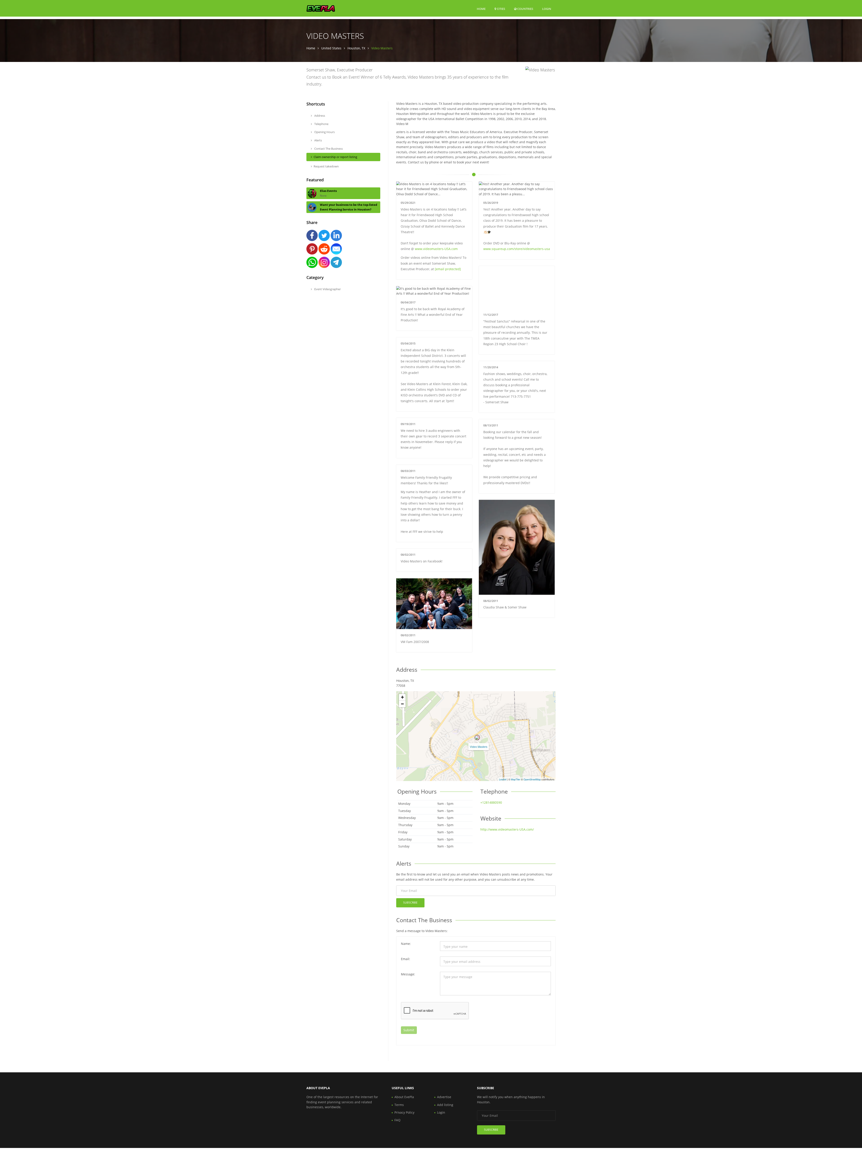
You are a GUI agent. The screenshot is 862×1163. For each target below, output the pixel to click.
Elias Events (328, 191)
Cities (500, 9)
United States (331, 48)
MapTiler (515, 779)
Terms (399, 1105)
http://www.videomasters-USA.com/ (507, 829)
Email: (405, 959)
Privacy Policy (404, 1112)
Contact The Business (328, 149)
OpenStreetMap (532, 779)
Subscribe (410, 902)
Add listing (445, 1105)
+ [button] (402, 697)
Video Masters (478, 746)
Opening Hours (324, 132)
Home (481, 9)
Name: (406, 943)
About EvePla (404, 1097)
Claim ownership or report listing (335, 157)
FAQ (397, 1120)
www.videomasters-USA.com (436, 249)
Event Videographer (327, 289)
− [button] (402, 704)
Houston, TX (356, 48)
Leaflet (502, 779)
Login (546, 9)
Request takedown (326, 166)
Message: (408, 974)
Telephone (321, 124)
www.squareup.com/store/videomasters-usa (516, 249)
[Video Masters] (477, 737)
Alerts (318, 140)
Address (319, 116)
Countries (525, 9)
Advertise (444, 1097)
